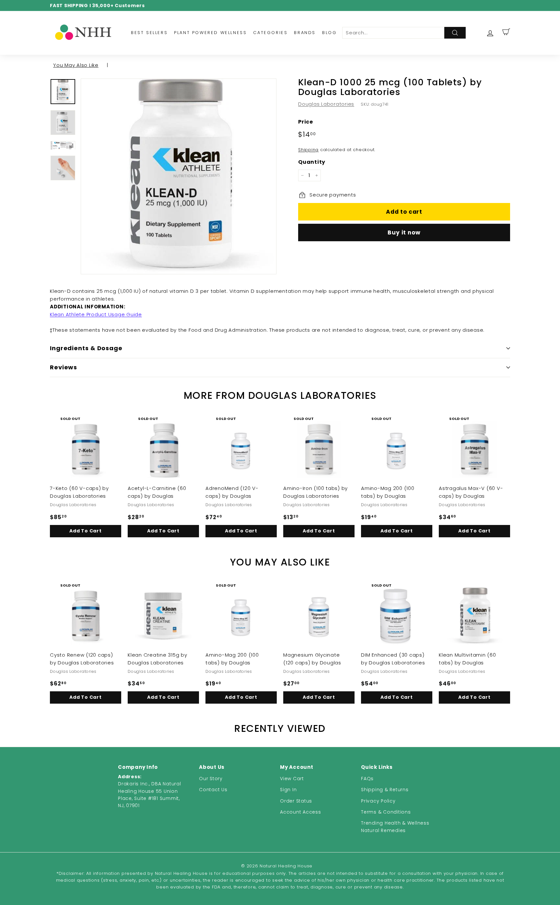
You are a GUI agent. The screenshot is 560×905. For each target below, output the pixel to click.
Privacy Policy (378, 801)
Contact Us (213, 789)
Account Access (300, 812)
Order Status (296, 801)
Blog (329, 33)
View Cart (292, 778)
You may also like (76, 65)
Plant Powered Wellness (210, 33)
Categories (270, 33)
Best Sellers (149, 33)
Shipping (308, 149)
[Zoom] (178, 176)
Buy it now (404, 232)
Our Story (211, 778)
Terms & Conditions (386, 812)
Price (305, 121)
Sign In (288, 789)
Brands (305, 33)
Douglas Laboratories (326, 104)
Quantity (311, 162)
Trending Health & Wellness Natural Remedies (395, 826)
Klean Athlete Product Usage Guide (96, 314)
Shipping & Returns (385, 789)
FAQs (367, 778)
